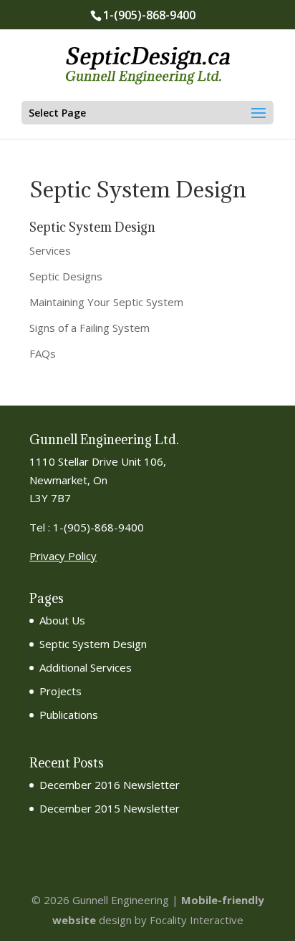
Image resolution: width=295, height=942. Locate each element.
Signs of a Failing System (89, 327)
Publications (68, 714)
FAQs (42, 353)
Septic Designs (65, 276)
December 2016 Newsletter (109, 784)
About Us (62, 620)
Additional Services (85, 667)
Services (50, 250)
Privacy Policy (63, 556)
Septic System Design (93, 644)
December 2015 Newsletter (109, 808)
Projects (60, 691)
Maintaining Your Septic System (106, 302)
